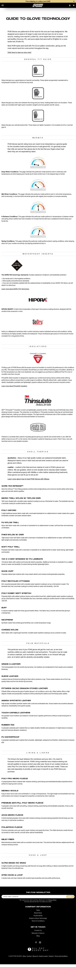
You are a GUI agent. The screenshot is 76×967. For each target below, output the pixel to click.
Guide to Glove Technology (38, 918)
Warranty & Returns (38, 933)
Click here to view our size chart (19, 52)
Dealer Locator (43, 956)
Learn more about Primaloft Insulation (14, 386)
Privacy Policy (52, 900)
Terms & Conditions (38, 921)
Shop (24, 956)
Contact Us (38, 930)
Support (51, 956)
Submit (70, 896)
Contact (29, 956)
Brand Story (38, 913)
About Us (35, 956)
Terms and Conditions (61, 956)
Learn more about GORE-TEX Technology (15, 289)
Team (38, 910)
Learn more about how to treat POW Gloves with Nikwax (28, 479)
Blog (38, 936)
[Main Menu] (2, 5)
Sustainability (38, 915)
